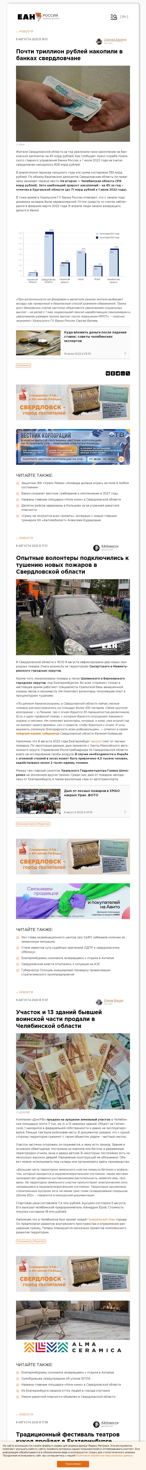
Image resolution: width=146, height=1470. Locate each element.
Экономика (23, 365)
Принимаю (73, 1464)
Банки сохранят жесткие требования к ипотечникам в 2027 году (69, 493)
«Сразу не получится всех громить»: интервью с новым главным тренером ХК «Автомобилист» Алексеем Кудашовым (69, 518)
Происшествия (25, 824)
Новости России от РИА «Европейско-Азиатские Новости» (30, 16)
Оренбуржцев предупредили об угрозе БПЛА (55, 1378)
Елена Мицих (114, 1000)
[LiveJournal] (128, 373)
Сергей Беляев (115, 40)
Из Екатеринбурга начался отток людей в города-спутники (65, 1391)
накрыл (96, 741)
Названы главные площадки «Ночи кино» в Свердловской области (71, 499)
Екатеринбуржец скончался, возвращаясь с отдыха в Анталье (67, 958)
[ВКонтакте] (108, 373)
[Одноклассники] (113, 373)
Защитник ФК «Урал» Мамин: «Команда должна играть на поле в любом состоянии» (75, 485)
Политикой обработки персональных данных (104, 1456)
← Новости (24, 32)
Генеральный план (101, 1219)
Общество (43, 824)
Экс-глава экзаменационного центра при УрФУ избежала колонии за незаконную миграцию (73, 939)
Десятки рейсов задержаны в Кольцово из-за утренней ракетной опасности (70, 507)
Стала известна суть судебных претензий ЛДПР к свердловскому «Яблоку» (70, 950)
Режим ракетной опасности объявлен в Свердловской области (68, 1397)
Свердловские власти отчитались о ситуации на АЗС (60, 964)
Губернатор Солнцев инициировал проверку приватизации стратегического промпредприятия (65, 972)
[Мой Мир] (123, 373)
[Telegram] (118, 373)
